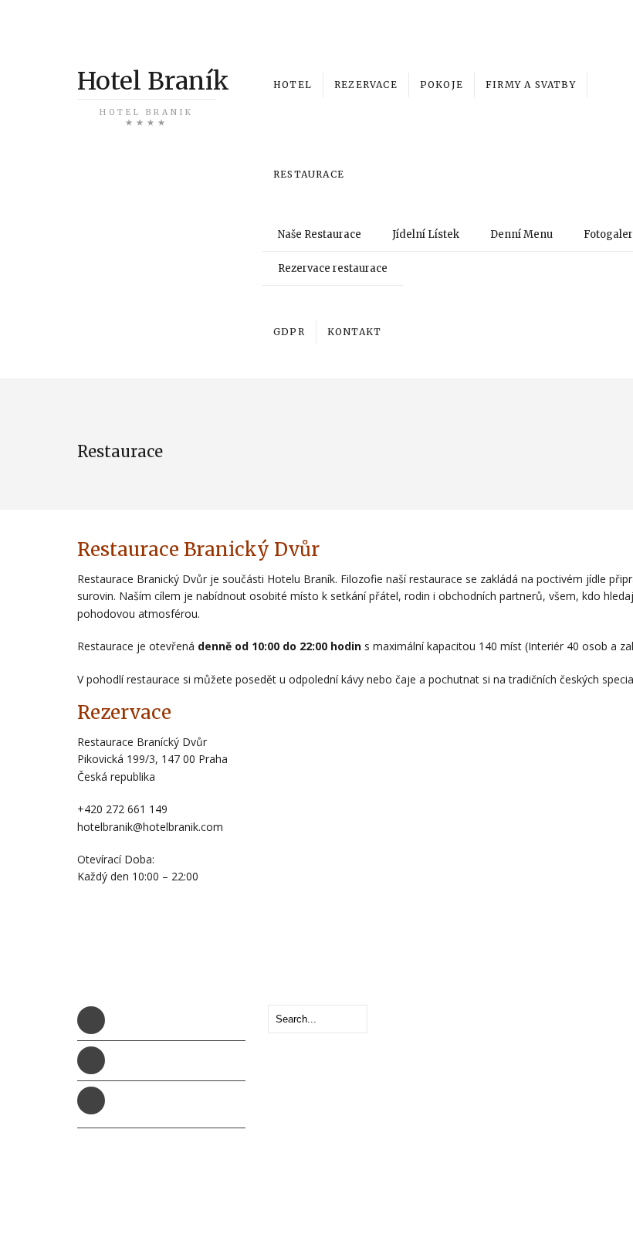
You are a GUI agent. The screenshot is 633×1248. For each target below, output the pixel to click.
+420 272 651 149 (552, 27)
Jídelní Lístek (425, 234)
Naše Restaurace (319, 234)
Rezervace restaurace (333, 268)
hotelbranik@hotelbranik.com (185, 1060)
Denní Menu (521, 234)
